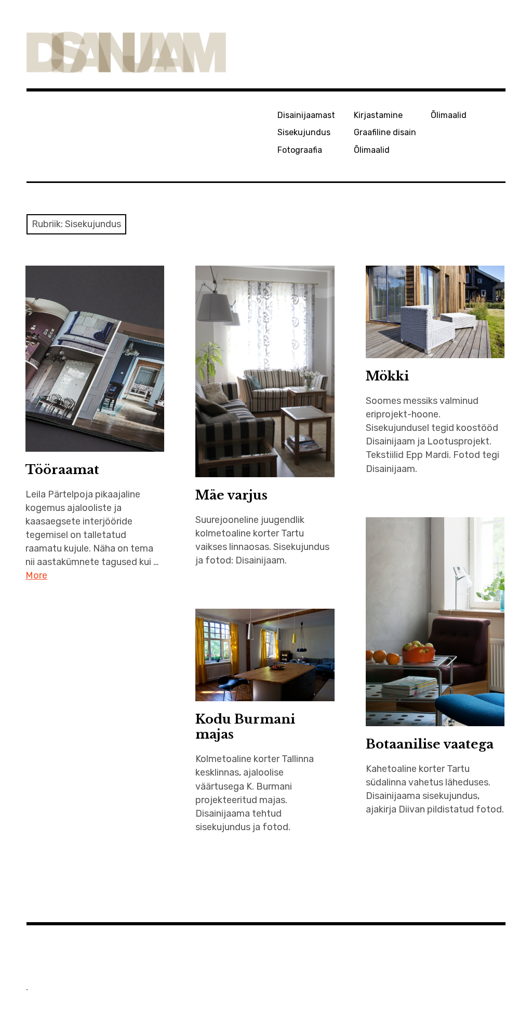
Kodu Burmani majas (245, 727)
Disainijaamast (306, 115)
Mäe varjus (231, 495)
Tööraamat (62, 469)
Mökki (387, 376)
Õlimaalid (372, 150)
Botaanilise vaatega (430, 744)
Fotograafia (299, 150)
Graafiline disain (385, 132)
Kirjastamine (378, 115)
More (36, 575)
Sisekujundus (303, 132)
